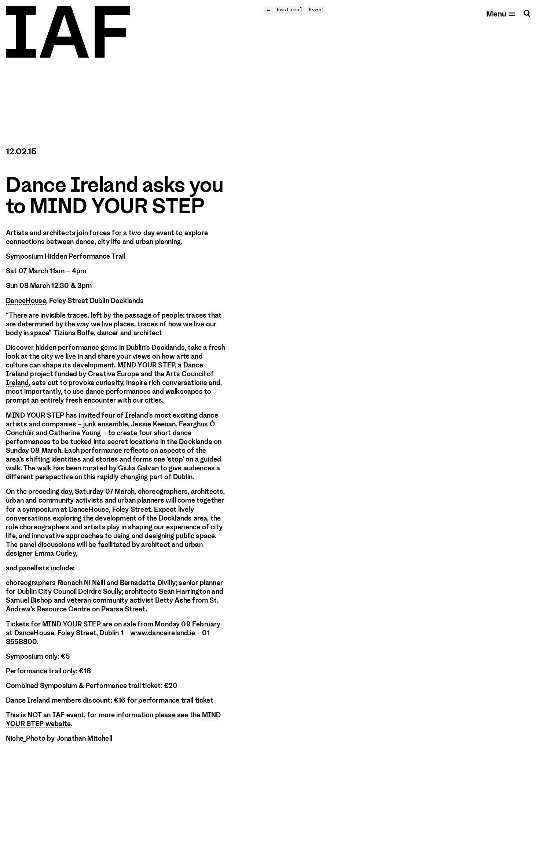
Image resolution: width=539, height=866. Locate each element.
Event (316, 9)
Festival (289, 9)
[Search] (527, 13)
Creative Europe (113, 374)
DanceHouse (26, 300)
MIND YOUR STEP (146, 365)
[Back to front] (68, 32)
